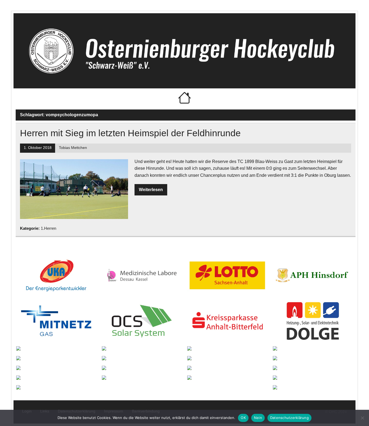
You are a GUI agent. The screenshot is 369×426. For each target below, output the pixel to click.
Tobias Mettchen (73, 148)
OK (243, 417)
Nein (258, 417)
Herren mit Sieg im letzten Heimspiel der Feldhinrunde (130, 133)
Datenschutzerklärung (289, 417)
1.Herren (48, 228)
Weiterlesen (151, 189)
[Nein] (362, 418)
